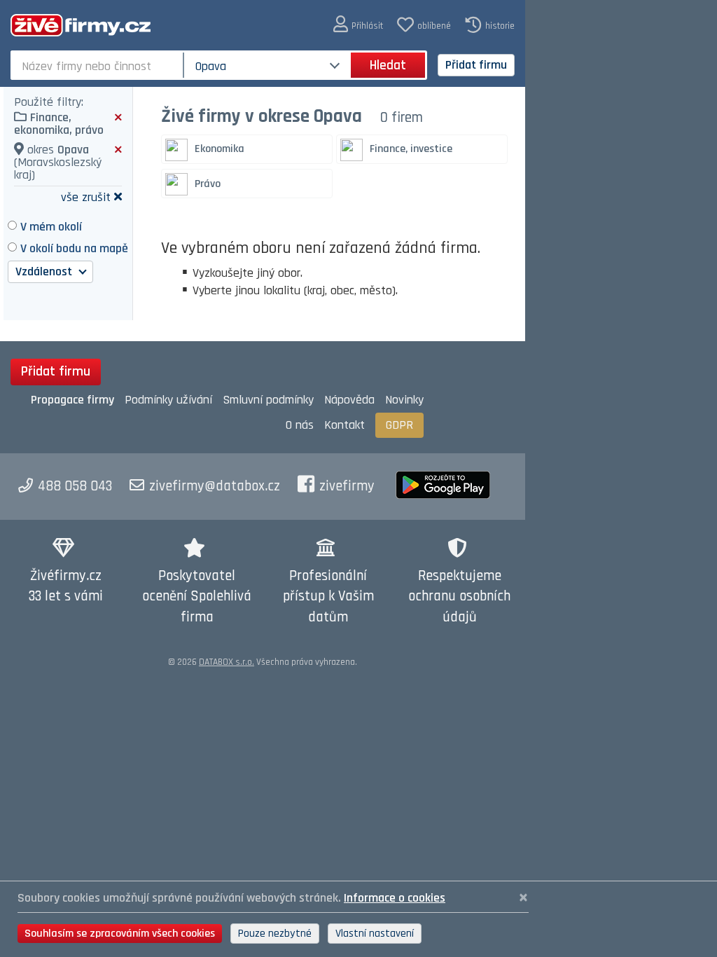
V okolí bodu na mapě (74, 248)
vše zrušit (86, 196)
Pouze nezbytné (275, 933)
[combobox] (98, 65)
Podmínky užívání (168, 400)
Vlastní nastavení (374, 933)
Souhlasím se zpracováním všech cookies (120, 933)
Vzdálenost (45, 271)
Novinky (404, 400)
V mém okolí (51, 227)
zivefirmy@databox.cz (214, 486)
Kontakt (344, 425)
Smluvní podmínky (268, 400)
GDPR (399, 425)
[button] (358, 25)
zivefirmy (347, 486)
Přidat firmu (476, 65)
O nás (300, 425)
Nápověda (349, 400)
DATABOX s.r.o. (226, 662)
